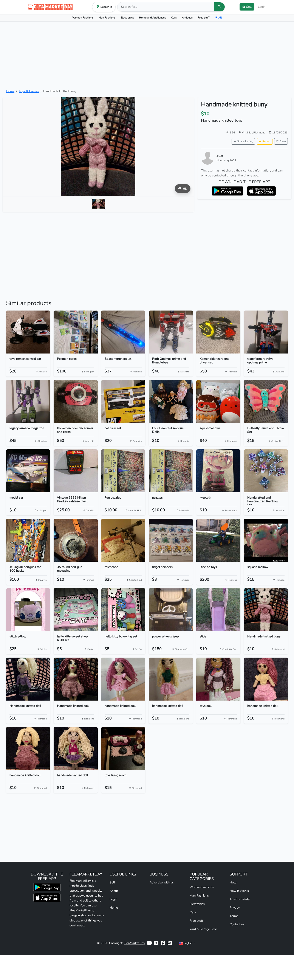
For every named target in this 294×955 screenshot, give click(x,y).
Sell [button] (249, 7)
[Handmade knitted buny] (266, 609)
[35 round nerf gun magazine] (76, 540)
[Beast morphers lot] (123, 332)
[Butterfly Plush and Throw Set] (266, 401)
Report (266, 141)
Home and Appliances (152, 17)
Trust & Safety (240, 899)
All (220, 17)
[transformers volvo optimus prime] (266, 332)
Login (261, 7)
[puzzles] (171, 470)
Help (233, 882)
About (114, 891)
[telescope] (123, 540)
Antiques (187, 17)
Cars (174, 17)
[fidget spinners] (171, 540)
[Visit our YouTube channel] (149, 943)
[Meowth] (218, 470)
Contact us (237, 924)
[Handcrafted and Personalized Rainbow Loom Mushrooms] (266, 470)
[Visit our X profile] (156, 943)
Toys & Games (29, 91)
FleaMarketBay (134, 943)
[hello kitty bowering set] (123, 609)
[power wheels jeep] (171, 609)
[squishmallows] (218, 401)
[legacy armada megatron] (28, 401)
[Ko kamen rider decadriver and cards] (76, 401)
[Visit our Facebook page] (163, 943)
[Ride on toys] (218, 540)
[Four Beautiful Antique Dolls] (171, 401)
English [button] (188, 943)
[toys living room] (123, 748)
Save (283, 141)
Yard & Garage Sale (203, 929)
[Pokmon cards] (76, 332)
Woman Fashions (82, 17)
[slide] (218, 609)
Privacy (235, 907)
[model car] (28, 470)
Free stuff (203, 17)
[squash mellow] (266, 540)
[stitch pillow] (28, 609)
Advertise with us (162, 882)
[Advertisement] (147, 55)
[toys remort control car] (28, 332)
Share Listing (245, 141)
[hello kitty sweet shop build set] (76, 609)
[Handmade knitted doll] (28, 679)
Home (10, 91)
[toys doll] (218, 679)
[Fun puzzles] (123, 470)
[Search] (219, 6)
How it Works (239, 891)
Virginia (247, 132)
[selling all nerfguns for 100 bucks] (28, 540)
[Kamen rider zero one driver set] (218, 332)
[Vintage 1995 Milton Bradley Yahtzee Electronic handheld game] (76, 470)
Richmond (259, 132)
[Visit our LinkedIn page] (170, 943)
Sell (112, 882)
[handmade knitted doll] (123, 679)
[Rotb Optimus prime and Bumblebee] (171, 332)
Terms (234, 916)
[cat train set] (123, 401)
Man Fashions (107, 17)
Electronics (127, 17)
